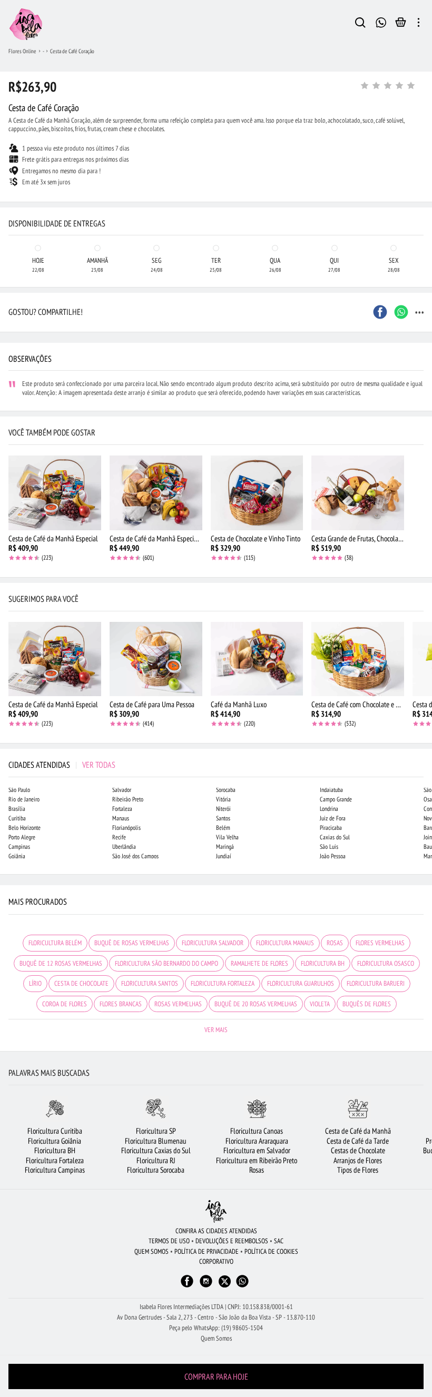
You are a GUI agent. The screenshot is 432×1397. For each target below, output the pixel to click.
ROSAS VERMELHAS (178, 1003)
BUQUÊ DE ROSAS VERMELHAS (131, 942)
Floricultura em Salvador (256, 1150)
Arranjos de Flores (357, 1160)
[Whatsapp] (242, 1286)
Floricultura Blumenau (155, 1141)
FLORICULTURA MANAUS (285, 942)
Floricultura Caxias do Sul (156, 1150)
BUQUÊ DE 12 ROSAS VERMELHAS (60, 963)
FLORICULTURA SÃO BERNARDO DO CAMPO (166, 963)
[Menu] (418, 24)
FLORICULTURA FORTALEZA (222, 983)
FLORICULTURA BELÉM (55, 942)
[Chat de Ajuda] (381, 21)
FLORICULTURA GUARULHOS (300, 983)
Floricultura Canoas (256, 1131)
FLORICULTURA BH (323, 963)
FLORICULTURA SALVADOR (212, 942)
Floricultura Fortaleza (55, 1160)
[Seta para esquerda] (10, 210)
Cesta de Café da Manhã (358, 1131)
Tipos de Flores (357, 1170)
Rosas (256, 1170)
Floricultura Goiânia (54, 1141)
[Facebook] (187, 1286)
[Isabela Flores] (216, 1211)
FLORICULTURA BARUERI (376, 983)
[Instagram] (206, 1286)
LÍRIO (35, 983)
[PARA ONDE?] (360, 24)
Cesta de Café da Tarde (358, 1141)
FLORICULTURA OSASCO (385, 963)
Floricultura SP (156, 1131)
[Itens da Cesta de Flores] (400, 25)
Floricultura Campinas (55, 1170)
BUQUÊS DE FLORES (366, 1003)
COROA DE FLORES (64, 1003)
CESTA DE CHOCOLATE (81, 983)
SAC (278, 1240)
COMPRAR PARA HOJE (216, 1376)
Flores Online (22, 51)
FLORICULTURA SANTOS (149, 983)
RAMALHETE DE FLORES (259, 963)
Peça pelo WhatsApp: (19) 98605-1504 (216, 1327)
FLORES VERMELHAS (380, 942)
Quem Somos (216, 1338)
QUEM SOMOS (151, 1251)
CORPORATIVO (216, 1261)
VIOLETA (320, 1003)
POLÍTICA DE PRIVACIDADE (206, 1251)
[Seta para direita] (421, 210)
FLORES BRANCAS (121, 1003)
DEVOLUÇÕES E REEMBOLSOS (231, 1240)
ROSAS (335, 942)
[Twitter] (225, 1281)
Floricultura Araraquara (256, 1141)
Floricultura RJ (155, 1160)
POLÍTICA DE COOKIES (271, 1251)
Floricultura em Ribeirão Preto (256, 1160)
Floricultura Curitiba (54, 1131)
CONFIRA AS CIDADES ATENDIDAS (216, 1230)
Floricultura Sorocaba (155, 1170)
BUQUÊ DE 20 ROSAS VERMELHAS (255, 1003)
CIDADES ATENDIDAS (61, 764)
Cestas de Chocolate (358, 1150)
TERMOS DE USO (169, 1240)
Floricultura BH (54, 1150)
